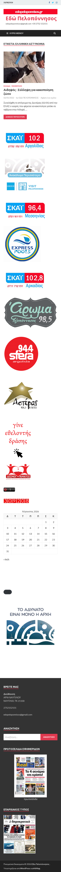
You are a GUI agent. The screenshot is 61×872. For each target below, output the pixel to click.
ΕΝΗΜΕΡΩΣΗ (17, 86)
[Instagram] (56, 2)
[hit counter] (16, 502)
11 (15, 533)
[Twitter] (52, 2)
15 (46, 533)
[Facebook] (49, 2)
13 (30, 533)
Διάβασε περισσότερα (15, 117)
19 (23, 539)
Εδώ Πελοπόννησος (31, 18)
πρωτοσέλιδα (30, 799)
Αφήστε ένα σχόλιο (48, 98)
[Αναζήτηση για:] (30, 737)
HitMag (36, 868)
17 (7, 539)
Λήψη (7, 592)
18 (15, 539)
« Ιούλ (6, 559)
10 (7, 533)
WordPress (25, 868)
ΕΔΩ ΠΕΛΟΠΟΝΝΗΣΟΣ (29, 98)
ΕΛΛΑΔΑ (7, 86)
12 (23, 533)
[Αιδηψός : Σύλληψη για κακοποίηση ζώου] (30, 68)
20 (30, 539)
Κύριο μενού (16, 33)
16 (53, 533)
